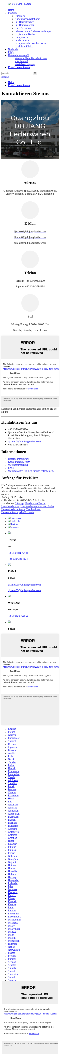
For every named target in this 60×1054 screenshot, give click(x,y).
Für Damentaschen (24, 25)
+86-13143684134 (18, 558)
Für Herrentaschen (24, 22)
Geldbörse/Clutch (24, 46)
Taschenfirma (33, 509)
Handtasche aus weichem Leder (37, 506)
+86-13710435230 (18, 553)
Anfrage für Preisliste (12, 497)
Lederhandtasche (10, 506)
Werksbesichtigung (25, 64)
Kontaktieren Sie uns (19, 67)
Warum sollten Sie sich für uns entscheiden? (31, 470)
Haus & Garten (23, 28)
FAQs (11, 52)
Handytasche (21, 37)
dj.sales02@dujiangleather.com (24, 590)
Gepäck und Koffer (25, 34)
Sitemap (19, 503)
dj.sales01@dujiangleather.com (24, 441)
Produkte (13, 12)
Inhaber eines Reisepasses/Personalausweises (31, 42)
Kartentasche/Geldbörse (27, 18)
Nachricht (13, 49)
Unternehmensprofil (18, 55)
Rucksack (20, 15)
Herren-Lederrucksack (13, 509)
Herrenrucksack (9, 512)
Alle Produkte (26, 512)
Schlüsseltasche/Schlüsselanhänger (33, 31)
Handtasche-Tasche (35, 503)
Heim (11, 9)
